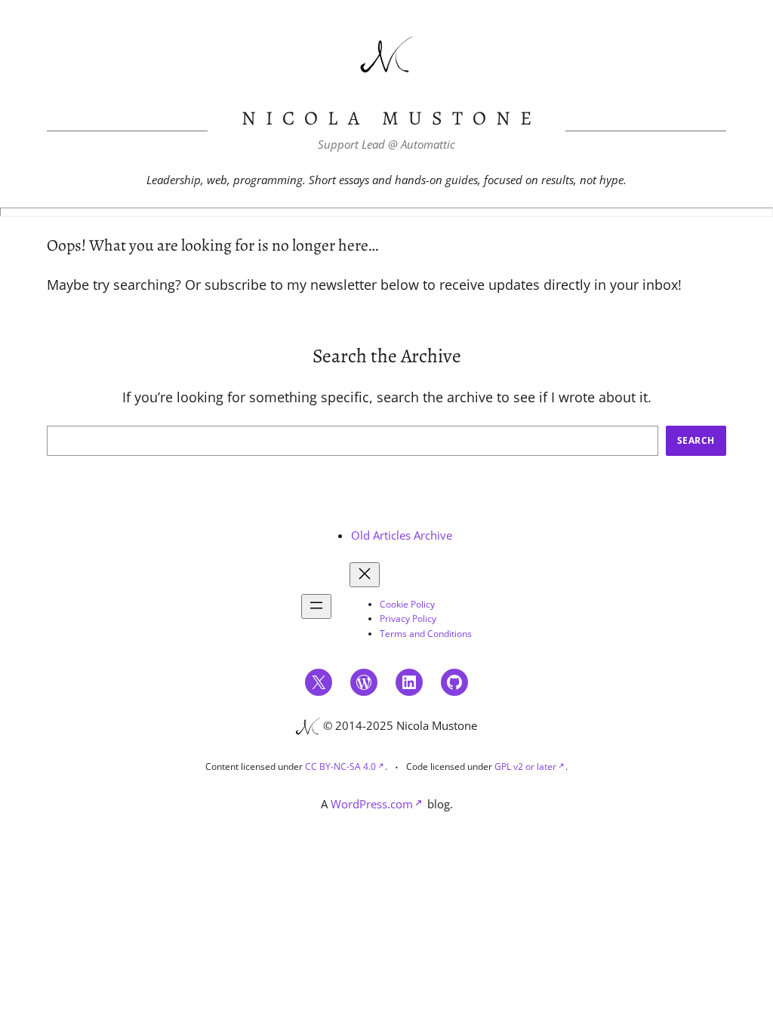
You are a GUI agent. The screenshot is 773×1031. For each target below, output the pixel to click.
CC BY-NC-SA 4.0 (340, 766)
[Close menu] (365, 574)
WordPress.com (372, 803)
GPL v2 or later (525, 766)
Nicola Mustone (391, 118)
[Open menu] (316, 606)
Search (696, 440)
